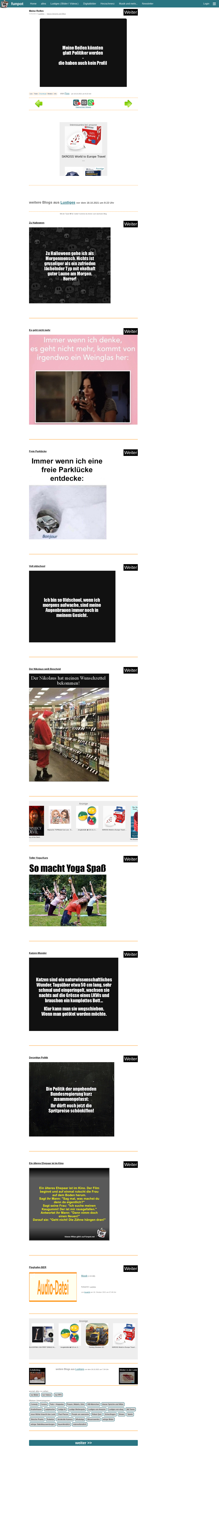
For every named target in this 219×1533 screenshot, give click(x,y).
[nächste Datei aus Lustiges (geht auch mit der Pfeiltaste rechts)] (128, 106)
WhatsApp (80, 1419)
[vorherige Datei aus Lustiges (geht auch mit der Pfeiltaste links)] (38, 106)
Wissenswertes (93, 1419)
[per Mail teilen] (84, 104)
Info (55, 94)
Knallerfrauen (36, 1409)
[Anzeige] (83, 163)
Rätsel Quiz (96, 1414)
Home (33, 3)
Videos (73, 3)
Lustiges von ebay (116, 1409)
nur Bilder (35, 1395)
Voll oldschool (37, 566)
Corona (44, 1404)
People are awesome (80, 1414)
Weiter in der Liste (128, 1370)
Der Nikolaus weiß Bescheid (45, 669)
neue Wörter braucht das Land (43, 1414)
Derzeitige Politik (38, 1057)
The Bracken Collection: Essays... (97, 839)
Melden (50, 94)
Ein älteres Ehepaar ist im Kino (46, 1163)
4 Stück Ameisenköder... (83, 168)
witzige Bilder (108, 1419)
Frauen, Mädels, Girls (75, 1404)
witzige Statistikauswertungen (43, 1424)
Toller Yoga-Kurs (38, 858)
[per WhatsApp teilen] (90, 104)
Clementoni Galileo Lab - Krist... (124, 1342)
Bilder (64, 3)
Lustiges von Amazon (96, 1409)
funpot (17, 4)
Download (42, 94)
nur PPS (58, 1395)
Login (206, 3)
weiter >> (83, 1443)
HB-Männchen (93, 1404)
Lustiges (55, 3)
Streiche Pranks (37, 1419)
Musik (84, 1276)
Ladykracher (50, 1409)
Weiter (130, 12)
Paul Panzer (63, 1414)
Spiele (130, 1414)
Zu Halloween (36, 223)
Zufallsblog (35, 1370)
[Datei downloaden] (83, 266)
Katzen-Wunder (38, 953)
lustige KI (62, 1409)
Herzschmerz (108, 3)
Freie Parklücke (38, 451)
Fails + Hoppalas (57, 1404)
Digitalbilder (89, 3)
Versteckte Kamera (65, 1419)
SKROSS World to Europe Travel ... (70, 830)
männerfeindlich (79, 1424)
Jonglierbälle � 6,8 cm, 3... (42, 830)
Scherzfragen (110, 1414)
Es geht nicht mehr (39, 330)
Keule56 (87, 1292)
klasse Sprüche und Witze (56, 14)
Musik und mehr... (128, 3)
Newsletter (147, 3)
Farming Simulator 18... (43, 1347)
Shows (121, 1414)
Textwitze (50, 1419)
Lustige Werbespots (77, 1409)
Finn (67, 93)
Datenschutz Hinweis (83, 107)
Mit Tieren (131, 1409)
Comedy (34, 1404)
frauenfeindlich (64, 1424)
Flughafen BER (37, 1267)
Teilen (36, 94)
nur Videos (46, 1395)
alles (43, 3)
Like (31, 94)
